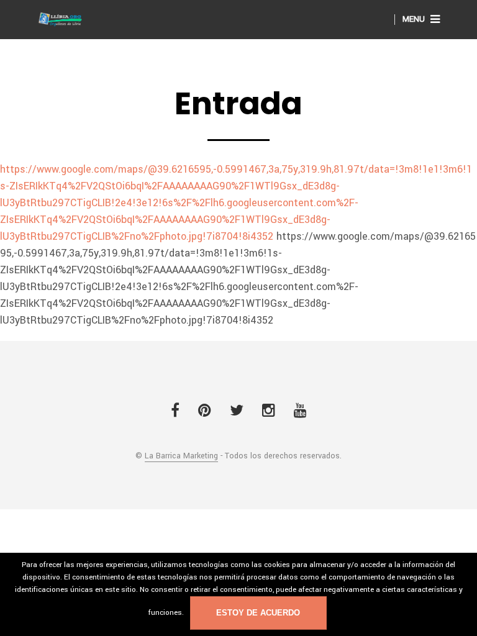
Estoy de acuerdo (258, 612)
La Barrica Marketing (181, 456)
